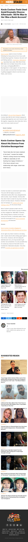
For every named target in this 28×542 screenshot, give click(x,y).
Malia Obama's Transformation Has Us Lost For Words (20, 286)
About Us (5, 529)
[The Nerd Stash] (14, 2)
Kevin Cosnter (5, 54)
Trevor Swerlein (7, 23)
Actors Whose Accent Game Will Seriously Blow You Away (20, 306)
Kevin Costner (10, 313)
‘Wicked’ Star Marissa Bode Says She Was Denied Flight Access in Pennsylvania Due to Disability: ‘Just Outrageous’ (14, 497)
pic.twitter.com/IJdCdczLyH (11, 130)
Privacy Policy (6, 531)
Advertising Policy (14, 534)
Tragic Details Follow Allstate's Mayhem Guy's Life (6, 286)
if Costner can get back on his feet (14, 247)
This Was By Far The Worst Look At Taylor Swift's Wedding (6, 306)
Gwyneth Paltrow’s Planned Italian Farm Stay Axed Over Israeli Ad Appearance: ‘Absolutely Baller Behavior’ (14, 428)
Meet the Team (20, 529)
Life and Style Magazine (14, 115)
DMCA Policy (14, 531)
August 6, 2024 (20, 134)
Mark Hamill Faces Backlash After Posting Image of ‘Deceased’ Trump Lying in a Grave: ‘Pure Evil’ (13, 474)
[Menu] (2, 1)
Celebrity (4, 313)
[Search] (26, 1)
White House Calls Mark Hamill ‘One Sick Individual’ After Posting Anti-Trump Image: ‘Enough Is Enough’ (12, 451)
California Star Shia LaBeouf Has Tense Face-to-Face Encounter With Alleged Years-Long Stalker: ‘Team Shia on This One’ (13, 404)
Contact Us (21, 531)
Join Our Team (12, 529)
